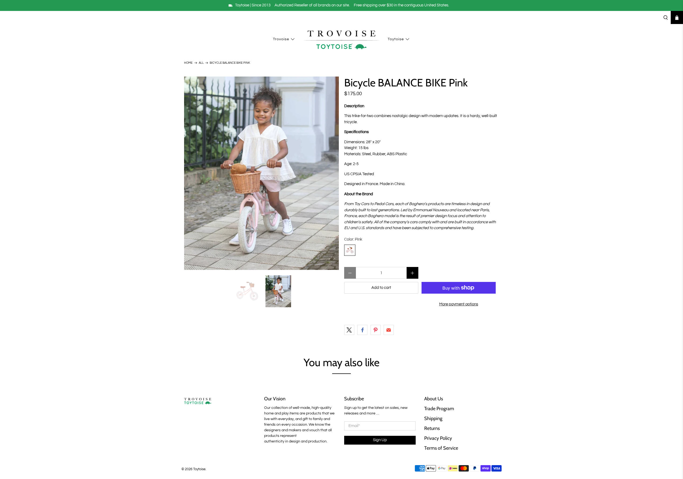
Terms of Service (441, 448)
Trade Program (439, 409)
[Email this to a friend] (389, 330)
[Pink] (349, 250)
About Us (433, 399)
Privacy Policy (438, 438)
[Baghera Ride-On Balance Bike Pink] (261, 173)
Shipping (433, 418)
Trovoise (281, 39)
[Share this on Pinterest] (376, 330)
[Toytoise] (341, 39)
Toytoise (396, 39)
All (201, 62)
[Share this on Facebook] (362, 330)
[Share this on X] (349, 330)
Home (188, 62)
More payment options (458, 304)
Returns (432, 428)
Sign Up (380, 440)
